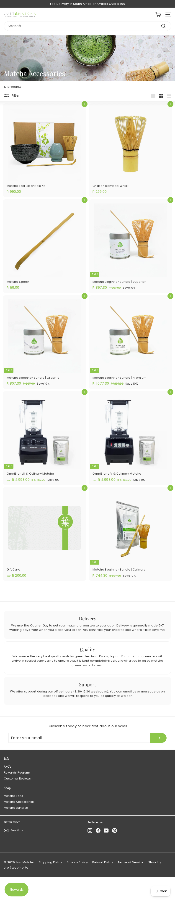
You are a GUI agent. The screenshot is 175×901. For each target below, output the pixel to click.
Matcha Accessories (19, 802)
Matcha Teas (13, 796)
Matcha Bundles (16, 808)
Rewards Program (17, 772)
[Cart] (158, 14)
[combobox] (87, 26)
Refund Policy (102, 862)
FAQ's (8, 767)
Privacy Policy (77, 862)
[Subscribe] (158, 738)
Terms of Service (131, 862)
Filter (16, 95)
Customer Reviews (17, 778)
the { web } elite (16, 867)
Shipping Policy (50, 862)
